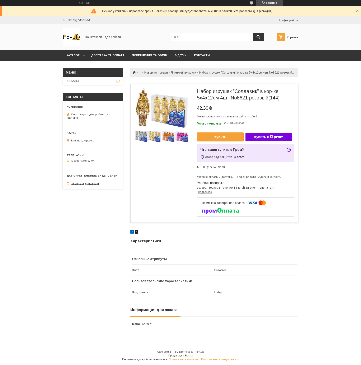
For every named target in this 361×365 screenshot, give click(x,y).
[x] (136, 232)
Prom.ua (199, 351)
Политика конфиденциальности (220, 359)
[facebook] (132, 232)
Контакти (202, 55)
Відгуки (181, 55)
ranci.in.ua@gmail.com (85, 183)
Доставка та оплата (107, 55)
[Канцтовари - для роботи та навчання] (71, 44)
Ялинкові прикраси (183, 72)
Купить (220, 137)
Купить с (261, 137)
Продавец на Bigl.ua (180, 355)
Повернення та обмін (149, 55)
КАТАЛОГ (72, 55)
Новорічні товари (156, 72)
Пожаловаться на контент (184, 359)
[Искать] (258, 37)
